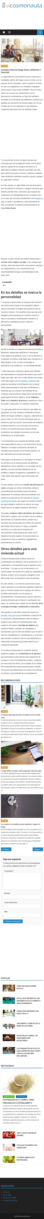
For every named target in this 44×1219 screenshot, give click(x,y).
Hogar (4, 66)
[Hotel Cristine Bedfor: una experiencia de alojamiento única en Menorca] (9, 1000)
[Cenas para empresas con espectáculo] (9, 1013)
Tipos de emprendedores (38, 849)
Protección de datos (10, 1200)
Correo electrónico (10, 902)
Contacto (6, 1192)
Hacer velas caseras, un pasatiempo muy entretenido (27, 1038)
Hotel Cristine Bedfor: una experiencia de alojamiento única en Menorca (29, 1000)
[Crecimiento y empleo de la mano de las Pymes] (9, 1025)
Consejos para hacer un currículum (8, 849)
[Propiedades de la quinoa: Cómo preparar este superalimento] (22, 1083)
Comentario (9, 871)
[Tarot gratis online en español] (9, 1135)
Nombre (7, 893)
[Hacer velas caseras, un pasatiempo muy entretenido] (9, 1037)
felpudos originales (28, 381)
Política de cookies (9, 1198)
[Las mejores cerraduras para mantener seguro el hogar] (22, 806)
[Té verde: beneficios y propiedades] (9, 1159)
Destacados (7, 1066)
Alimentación (8, 1096)
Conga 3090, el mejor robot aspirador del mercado (21, 771)
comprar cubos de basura (11, 615)
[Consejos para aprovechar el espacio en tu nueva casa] (22, 696)
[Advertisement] (25, 15)
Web (5, 912)
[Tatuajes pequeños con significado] (9, 1147)
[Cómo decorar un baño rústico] (9, 988)
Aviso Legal (7, 1195)
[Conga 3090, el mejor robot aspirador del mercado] (22, 753)
